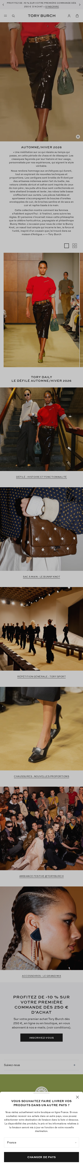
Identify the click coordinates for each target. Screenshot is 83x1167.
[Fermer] (77, 1097)
